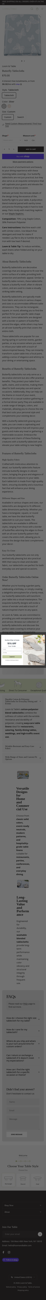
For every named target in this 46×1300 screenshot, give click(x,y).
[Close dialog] (43, 636)
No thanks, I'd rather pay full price (12, 660)
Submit (12, 657)
